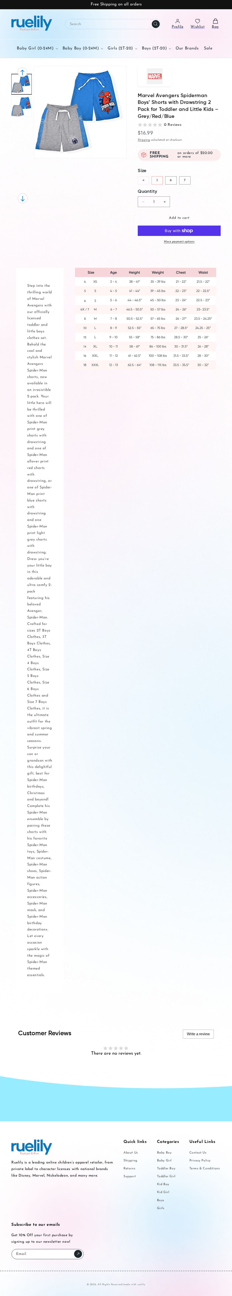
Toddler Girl (166, 1176)
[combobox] (113, 24)
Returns (129, 1168)
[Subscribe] (78, 1253)
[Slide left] (22, 198)
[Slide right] (22, 72)
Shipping (144, 140)
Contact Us (198, 1152)
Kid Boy (163, 1184)
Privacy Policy (200, 1160)
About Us (130, 1152)
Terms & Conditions (204, 1168)
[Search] (156, 24)
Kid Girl (163, 1192)
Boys (160, 1200)
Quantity (147, 191)
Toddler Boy (166, 1168)
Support (129, 1176)
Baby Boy (164, 1152)
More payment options (179, 241)
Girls (160, 1208)
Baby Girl (164, 1160)
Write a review (198, 1034)
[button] (37, 48)
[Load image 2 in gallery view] (21, 107)
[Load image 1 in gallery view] (21, 84)
